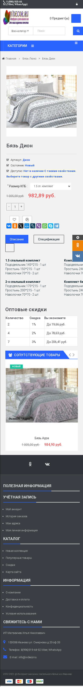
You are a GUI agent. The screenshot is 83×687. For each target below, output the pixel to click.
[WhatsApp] (44, 225)
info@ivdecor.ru (28, 657)
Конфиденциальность (19, 606)
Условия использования (21, 613)
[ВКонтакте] (8, 225)
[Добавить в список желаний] (14, 219)
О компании (13, 592)
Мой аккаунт (14, 509)
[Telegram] (56, 225)
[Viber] (38, 225)
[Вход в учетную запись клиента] (78, 4)
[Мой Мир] (26, 225)
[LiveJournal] (32, 225)
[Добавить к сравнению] (27, 219)
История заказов (16, 516)
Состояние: (17, 165)
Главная (11, 58)
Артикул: (16, 159)
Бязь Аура (42, 438)
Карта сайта (13, 572)
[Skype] (50, 225)
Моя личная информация (22, 530)
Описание (17, 239)
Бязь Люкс (29, 58)
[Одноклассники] (14, 225)
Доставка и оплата (18, 599)
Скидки (10, 564)
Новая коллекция (17, 550)
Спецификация (49, 239)
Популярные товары (19, 557)
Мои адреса (13, 523)
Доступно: (17, 171)
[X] (20, 225)
